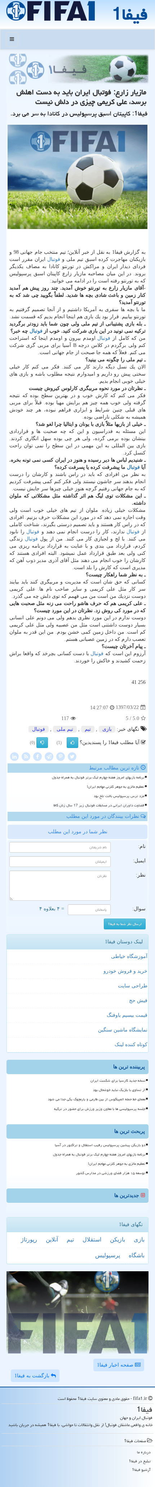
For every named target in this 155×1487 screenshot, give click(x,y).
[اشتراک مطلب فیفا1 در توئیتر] (72, 756)
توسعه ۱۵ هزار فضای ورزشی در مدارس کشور (110, 1173)
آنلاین (52, 1239)
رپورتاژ (29, 1239)
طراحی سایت (132, 985)
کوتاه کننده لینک (131, 1044)
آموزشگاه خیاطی (129, 956)
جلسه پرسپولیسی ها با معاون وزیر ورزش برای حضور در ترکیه (99, 1108)
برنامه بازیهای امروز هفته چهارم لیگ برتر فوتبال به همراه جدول (98, 777)
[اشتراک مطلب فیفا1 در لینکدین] (14, 756)
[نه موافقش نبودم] (42, 742)
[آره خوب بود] (72, 742)
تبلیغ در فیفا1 (140, 1461)
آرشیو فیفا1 (141, 1469)
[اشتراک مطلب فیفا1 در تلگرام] (49, 756)
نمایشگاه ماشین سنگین (122, 1030)
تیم (88, 729)
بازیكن (117, 1239)
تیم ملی (65, 729)
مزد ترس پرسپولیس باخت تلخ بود (119, 796)
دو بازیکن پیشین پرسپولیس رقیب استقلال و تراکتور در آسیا (100, 1145)
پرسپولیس (107, 1255)
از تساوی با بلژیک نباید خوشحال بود (119, 1089)
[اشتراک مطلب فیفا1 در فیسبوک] (37, 756)
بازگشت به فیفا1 (32, 1375)
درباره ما (144, 1452)
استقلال (92, 1239)
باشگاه (137, 1255)
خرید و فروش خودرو (125, 971)
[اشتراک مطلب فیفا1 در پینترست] (61, 756)
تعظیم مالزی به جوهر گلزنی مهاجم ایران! (115, 786)
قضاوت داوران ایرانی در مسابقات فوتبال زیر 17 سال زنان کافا (98, 805)
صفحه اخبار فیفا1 (116, 1365)
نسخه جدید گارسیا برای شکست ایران (117, 1080)
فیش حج (138, 1000)
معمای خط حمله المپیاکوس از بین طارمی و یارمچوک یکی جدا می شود (96, 1099)
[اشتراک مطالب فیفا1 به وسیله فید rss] (26, 756)
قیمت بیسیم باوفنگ (127, 1015)
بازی (107, 729)
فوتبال (53, 259)
